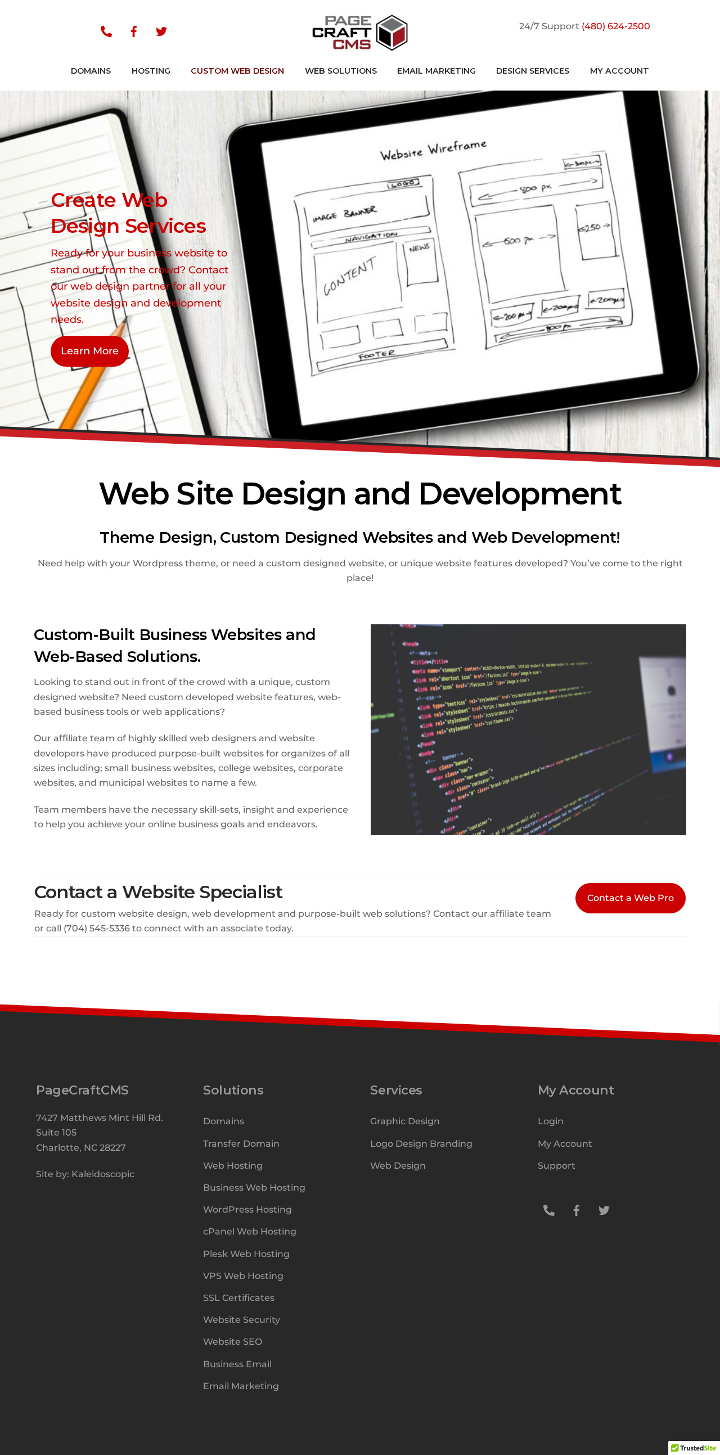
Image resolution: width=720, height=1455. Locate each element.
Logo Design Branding (421, 1143)
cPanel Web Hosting (249, 1231)
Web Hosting (233, 1165)
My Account (565, 1143)
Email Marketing (436, 71)
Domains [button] (91, 71)
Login (551, 1121)
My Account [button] (619, 71)
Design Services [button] (532, 71)
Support (556, 1165)
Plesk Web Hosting (246, 1254)
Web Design (398, 1165)
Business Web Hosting (254, 1187)
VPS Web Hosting (243, 1276)
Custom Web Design (237, 71)
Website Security (241, 1319)
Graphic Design (405, 1121)
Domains (223, 1121)
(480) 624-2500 (616, 26)
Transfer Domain (241, 1143)
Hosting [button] (151, 71)
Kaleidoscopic (102, 1174)
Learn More (90, 350)
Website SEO (232, 1341)
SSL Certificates (238, 1297)
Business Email (237, 1364)
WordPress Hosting (247, 1209)
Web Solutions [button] (341, 71)
